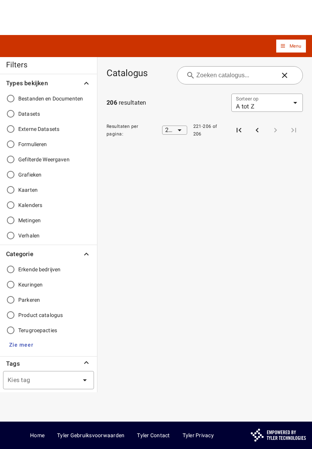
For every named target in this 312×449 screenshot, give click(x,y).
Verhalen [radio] (29, 235)
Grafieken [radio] (29, 175)
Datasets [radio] (29, 114)
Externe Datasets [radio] (38, 129)
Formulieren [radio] (32, 144)
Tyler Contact (153, 435)
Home (37, 435)
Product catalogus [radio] (40, 315)
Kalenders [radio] (30, 205)
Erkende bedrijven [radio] (39, 269)
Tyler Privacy (198, 435)
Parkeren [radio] (29, 300)
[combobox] (39, 380)
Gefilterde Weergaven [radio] (44, 159)
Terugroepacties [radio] (37, 330)
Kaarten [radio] (28, 190)
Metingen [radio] (29, 220)
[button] (291, 46)
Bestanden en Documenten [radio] (50, 99)
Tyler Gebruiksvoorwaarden (90, 435)
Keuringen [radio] (30, 285)
